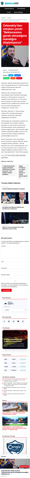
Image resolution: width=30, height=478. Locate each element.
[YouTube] (18, 321)
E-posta (4, 268)
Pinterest (19, 78)
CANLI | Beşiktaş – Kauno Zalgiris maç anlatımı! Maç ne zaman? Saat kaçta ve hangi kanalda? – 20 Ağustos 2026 (16, 384)
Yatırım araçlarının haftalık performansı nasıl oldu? (15, 391)
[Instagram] (14, 321)
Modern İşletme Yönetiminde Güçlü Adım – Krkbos (15, 394)
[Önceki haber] (21, 332)
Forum (9, 12)
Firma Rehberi (21, 8)
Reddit (12, 78)
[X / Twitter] (9, 321)
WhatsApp (6, 78)
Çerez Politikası (18, 12)
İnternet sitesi (5, 274)
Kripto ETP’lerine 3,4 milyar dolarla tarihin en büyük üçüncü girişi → (23, 171)
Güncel (9, 17)
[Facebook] (4, 321)
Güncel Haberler (9, 8)
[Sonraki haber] (25, 332)
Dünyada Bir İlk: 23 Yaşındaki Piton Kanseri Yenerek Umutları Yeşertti (15, 380)
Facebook (17, 75)
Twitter (10, 75)
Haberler (3, 17)
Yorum (3, 246)
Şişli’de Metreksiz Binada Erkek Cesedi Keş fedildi (15, 388)
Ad (2, 261)
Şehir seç (7, 306)
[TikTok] (23, 321)
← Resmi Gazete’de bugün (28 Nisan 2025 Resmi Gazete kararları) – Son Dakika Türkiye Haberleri (8, 170)
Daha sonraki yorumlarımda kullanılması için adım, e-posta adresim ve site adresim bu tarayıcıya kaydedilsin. (14, 285)
